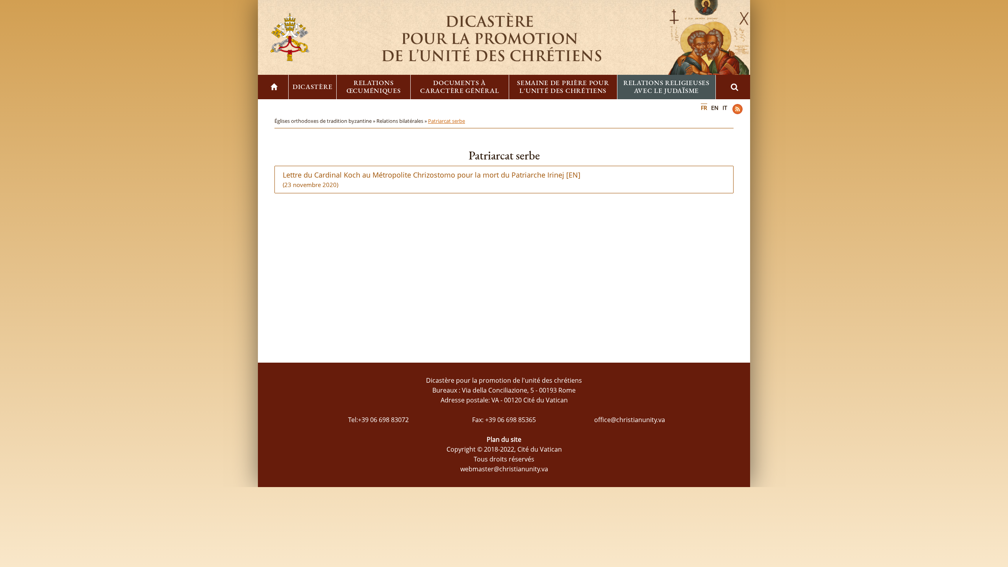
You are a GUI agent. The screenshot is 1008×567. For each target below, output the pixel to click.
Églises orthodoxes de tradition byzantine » (325, 120)
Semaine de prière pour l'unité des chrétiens (563, 86)
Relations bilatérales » (402, 120)
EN (715, 107)
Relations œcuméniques (373, 86)
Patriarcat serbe (446, 120)
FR (704, 107)
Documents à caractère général (459, 86)
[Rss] (737, 109)
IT (725, 107)
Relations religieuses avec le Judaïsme (666, 86)
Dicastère (312, 86)
